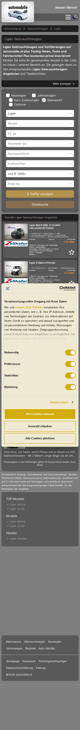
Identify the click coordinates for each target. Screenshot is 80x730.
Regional (30, 648)
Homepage (12, 661)
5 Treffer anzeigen (40, 194)
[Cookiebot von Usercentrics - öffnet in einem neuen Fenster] (59, 288)
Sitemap (41, 667)
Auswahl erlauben (40, 426)
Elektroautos (13, 641)
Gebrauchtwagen (37, 28)
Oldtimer (20, 104)
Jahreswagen (46, 95)
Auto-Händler (47, 648)
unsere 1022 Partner (29, 307)
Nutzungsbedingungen (53, 661)
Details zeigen (59, 402)
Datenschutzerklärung (19, 667)
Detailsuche (40, 204)
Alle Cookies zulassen (40, 413)
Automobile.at (12, 28)
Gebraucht (54, 100)
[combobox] (8, 113)
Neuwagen (18, 95)
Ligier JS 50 (17, 508)
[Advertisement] (40, 590)
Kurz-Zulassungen (26, 100)
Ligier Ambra (17, 504)
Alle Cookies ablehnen (40, 438)
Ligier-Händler (18, 538)
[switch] (70, 364)
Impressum (29, 661)
